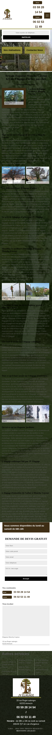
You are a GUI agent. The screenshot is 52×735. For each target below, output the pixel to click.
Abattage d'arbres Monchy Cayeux (25, 661)
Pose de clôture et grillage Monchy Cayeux (9, 664)
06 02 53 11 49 (22, 597)
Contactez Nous (34, 50)
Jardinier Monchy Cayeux (41, 671)
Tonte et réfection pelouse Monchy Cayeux (41, 662)
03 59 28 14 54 (22, 592)
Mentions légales (26, 731)
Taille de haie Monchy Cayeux (25, 668)
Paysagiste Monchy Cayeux (9, 672)
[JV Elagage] (7, 14)
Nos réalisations (12, 50)
